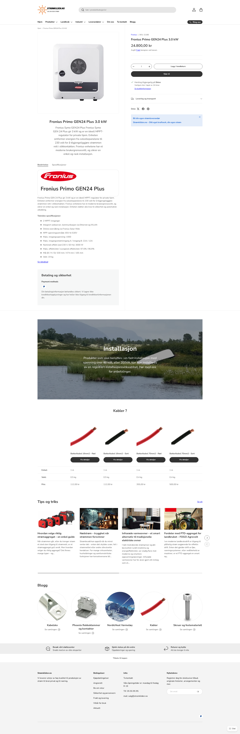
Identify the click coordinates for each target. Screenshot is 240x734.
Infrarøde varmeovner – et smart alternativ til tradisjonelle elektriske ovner (141, 537)
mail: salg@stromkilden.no (136, 696)
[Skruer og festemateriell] (187, 606)
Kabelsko (52, 625)
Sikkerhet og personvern (104, 693)
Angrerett (97, 683)
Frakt (138, 50)
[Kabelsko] (52, 606)
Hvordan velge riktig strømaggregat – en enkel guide (56, 535)
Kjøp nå (167, 74)
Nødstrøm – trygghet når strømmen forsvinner (94, 535)
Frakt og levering (101, 698)
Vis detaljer (85, 459)
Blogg (133, 22)
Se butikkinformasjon (142, 88)
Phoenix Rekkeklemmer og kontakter (86, 627)
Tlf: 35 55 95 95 (131, 691)
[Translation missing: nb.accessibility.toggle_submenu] (56, 22)
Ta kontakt (122, 22)
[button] (201, 10)
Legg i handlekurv (178, 66)
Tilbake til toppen (120, 658)
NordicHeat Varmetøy (120, 625)
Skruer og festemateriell (187, 625)
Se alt (199, 501)
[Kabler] (153, 606)
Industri (79, 22)
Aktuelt (96, 708)
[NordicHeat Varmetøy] (120, 606)
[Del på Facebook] (143, 108)
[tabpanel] (78, 216)
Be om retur (98, 688)
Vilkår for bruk (99, 703)
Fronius (134, 35)
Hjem (40, 22)
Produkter (50, 22)
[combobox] (127, 10)
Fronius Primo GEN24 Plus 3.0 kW (55, 28)
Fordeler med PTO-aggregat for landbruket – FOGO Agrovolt (182, 535)
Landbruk (65, 22)
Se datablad (43, 262)
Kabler (154, 625)
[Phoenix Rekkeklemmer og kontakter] (86, 606)
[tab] (43, 165)
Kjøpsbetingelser (101, 678)
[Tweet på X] (138, 108)
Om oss (110, 22)
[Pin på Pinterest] (148, 108)
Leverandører (95, 22)
